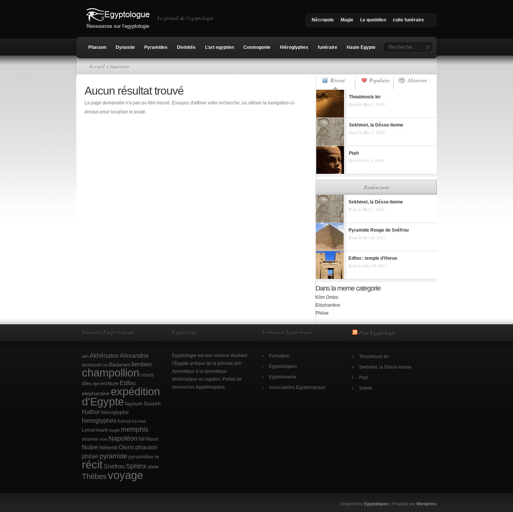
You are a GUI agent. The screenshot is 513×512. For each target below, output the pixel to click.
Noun (152, 439)
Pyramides (155, 47)
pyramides (140, 456)
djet (96, 383)
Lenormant (95, 430)
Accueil (97, 66)
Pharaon (97, 47)
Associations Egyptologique (297, 387)
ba (105, 365)
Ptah (363, 377)
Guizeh (152, 404)
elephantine (96, 393)
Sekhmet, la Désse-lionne (385, 367)
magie (114, 430)
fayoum (134, 404)
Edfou (128, 382)
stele (153, 467)
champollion (110, 373)
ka (134, 421)
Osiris (126, 447)
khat (142, 421)
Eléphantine (327, 305)
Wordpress (426, 503)
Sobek (365, 388)
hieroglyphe (115, 412)
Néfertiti (108, 447)
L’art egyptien (219, 47)
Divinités (186, 47)
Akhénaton (104, 355)
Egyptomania (282, 376)
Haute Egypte (361, 47)
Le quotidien (373, 20)
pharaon (146, 447)
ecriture (110, 383)
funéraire (327, 47)
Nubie (90, 447)
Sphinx (136, 466)
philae (90, 456)
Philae (322, 313)
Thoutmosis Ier (374, 356)
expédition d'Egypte (121, 397)
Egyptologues (283, 366)
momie (90, 439)
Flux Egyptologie (377, 332)
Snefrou (114, 466)
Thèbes (94, 476)
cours (147, 375)
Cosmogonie (256, 47)
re (156, 456)
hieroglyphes (99, 420)
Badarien (119, 364)
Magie (347, 20)
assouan (92, 364)
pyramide (113, 456)
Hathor (91, 411)
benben (141, 364)
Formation (279, 355)
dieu (87, 383)
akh (85, 356)
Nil (142, 439)
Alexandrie (134, 355)
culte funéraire (408, 20)
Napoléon (123, 438)
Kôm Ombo (326, 297)
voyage (125, 475)
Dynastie (125, 47)
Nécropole (323, 20)
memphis (134, 429)
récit (92, 465)
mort (103, 439)
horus (124, 421)
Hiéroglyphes (294, 47)
